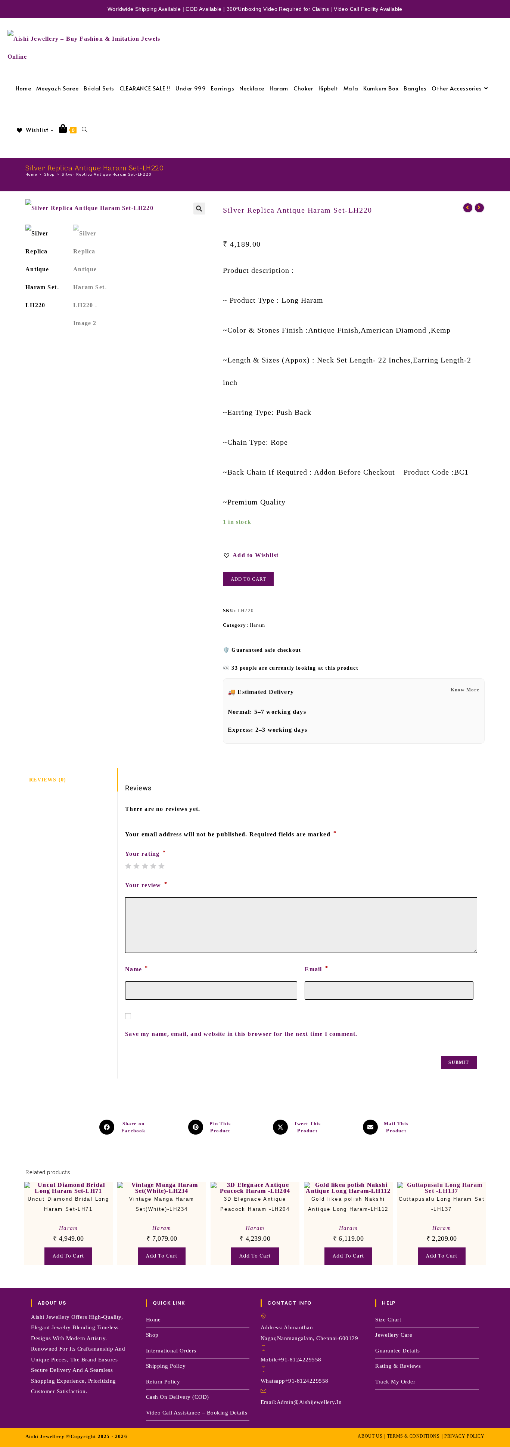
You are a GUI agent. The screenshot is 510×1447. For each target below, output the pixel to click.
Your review (146, 884)
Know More (465, 689)
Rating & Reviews (398, 1366)
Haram (257, 625)
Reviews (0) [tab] (47, 780)
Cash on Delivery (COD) (177, 1397)
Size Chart (388, 1320)
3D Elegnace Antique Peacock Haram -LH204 (255, 1204)
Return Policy (163, 1382)
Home (153, 1320)
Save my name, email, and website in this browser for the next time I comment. (241, 1034)
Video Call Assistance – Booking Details (197, 1413)
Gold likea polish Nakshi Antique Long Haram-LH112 (348, 1204)
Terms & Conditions (413, 1436)
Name (136, 968)
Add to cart (248, 579)
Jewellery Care (393, 1335)
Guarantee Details (397, 1351)
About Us (370, 1436)
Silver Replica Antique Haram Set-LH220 (106, 174)
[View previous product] (468, 208)
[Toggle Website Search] (84, 129)
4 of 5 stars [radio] (153, 866)
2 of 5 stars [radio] (136, 866)
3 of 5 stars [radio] (145, 866)
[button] (199, 209)
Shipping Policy (166, 1366)
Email (316, 968)
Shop (152, 1335)
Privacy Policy (464, 1436)
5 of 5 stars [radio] (161, 866)
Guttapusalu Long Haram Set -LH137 (442, 1204)
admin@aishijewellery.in (309, 1402)
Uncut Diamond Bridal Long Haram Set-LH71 (68, 1204)
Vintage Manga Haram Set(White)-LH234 (162, 1204)
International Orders (171, 1351)
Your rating (145, 854)
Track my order (395, 1382)
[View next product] (479, 208)
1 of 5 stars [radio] (128, 866)
